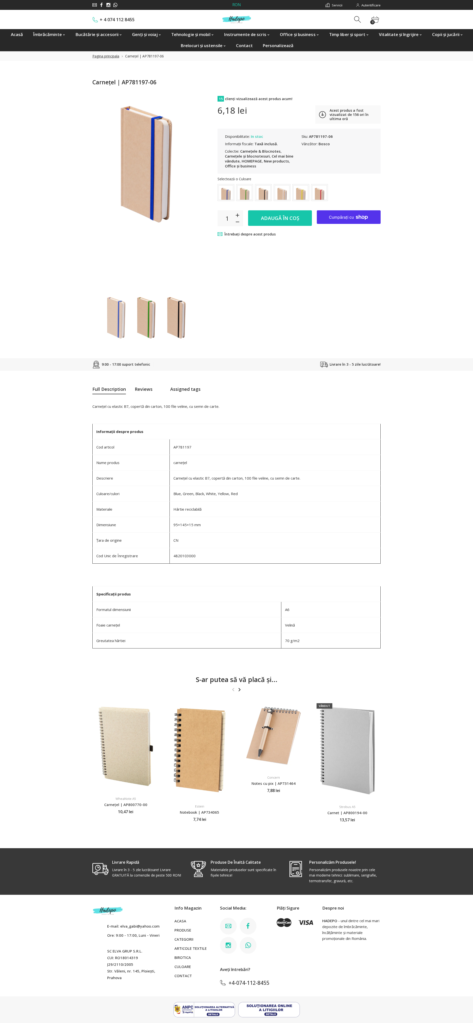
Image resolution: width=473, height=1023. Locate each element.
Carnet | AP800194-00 (347, 812)
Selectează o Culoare (234, 179)
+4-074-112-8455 (249, 982)
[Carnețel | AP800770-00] (125, 746)
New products (276, 161)
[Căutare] (358, 20)
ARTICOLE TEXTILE (190, 948)
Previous (101, 191)
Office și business (240, 165)
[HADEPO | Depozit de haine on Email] (94, 5)
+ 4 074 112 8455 (117, 19)
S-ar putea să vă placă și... (236, 679)
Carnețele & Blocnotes (260, 151)
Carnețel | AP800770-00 (125, 804)
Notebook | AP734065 (199, 812)
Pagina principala (105, 56)
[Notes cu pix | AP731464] (273, 736)
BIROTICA (182, 957)
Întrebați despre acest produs (250, 234)
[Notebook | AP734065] (199, 750)
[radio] (226, 192)
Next (192, 191)
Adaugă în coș (280, 218)
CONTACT (183, 975)
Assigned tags (185, 389)
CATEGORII (183, 939)
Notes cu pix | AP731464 (274, 783)
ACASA (180, 920)
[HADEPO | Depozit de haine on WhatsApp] (115, 5)
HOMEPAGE (252, 161)
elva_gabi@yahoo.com (140, 926)
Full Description (109, 389)
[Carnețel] (116, 317)
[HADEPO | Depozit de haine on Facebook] (101, 5)
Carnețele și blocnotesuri (247, 156)
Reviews (143, 389)
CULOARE (182, 966)
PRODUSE (182, 930)
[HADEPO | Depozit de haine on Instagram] (108, 5)
